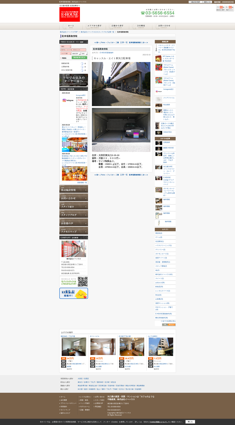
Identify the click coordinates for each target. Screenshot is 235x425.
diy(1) (157, 270)
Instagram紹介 (81, 95)
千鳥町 (115, 389)
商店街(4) (158, 233)
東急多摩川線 (82, 385)
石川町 (136, 364)
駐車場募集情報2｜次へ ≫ (138, 42)
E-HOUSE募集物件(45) (163, 314)
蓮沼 (85, 389)
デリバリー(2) (160, 250)
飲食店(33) (159, 287)
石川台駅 (128, 366)
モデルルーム (85, 406)
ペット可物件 (85, 403)
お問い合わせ (100, 397)
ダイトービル (94, 336)
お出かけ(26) (159, 282)
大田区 (73, 364)
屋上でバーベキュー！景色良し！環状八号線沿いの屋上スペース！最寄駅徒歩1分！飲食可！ (74, 129)
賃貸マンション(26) (162, 303)
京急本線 (111, 385)
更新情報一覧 (82, 182)
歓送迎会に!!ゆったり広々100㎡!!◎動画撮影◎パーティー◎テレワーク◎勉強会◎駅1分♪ (74, 158)
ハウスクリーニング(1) (163, 245)
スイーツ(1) (159, 278)
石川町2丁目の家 (125, 336)
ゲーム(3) (158, 237)
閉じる (190, 422)
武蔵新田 (92, 389)
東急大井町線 (130, 385)
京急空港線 (120, 385)
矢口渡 (80, 389)
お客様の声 (99, 403)
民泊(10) (158, 295)
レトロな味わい (85, 397)
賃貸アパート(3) (161, 258)
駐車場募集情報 (100, 49)
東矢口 (107, 364)
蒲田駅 (69, 366)
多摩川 (165, 364)
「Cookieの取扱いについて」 (158, 422)
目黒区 (86, 379)
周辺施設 (98, 406)
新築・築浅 (84, 400)
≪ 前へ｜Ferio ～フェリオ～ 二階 (106, 42)
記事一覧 (124, 42)
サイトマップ (65, 410)
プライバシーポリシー (68, 403)
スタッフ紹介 (100, 400)
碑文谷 (113, 382)
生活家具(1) (159, 241)
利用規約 (64, 406)
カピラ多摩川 (152, 336)
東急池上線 (93, 385)
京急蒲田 (138, 389)
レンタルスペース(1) (162, 291)
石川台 (121, 389)
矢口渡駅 (99, 366)
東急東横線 (141, 385)
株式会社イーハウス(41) (163, 274)
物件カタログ (65, 413)
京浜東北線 (102, 385)
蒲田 (103, 389)
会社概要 (64, 400)
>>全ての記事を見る (168, 321)
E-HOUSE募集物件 (106, 53)
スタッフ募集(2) (161, 266)
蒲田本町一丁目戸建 (68, 336)
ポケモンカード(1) (161, 254)
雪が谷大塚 (129, 389)
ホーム (63, 397)
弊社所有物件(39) (161, 318)
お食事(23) (159, 299)
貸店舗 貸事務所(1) (162, 262)
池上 (98, 389)
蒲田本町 (79, 364)
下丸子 (92, 382)
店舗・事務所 (85, 410)
